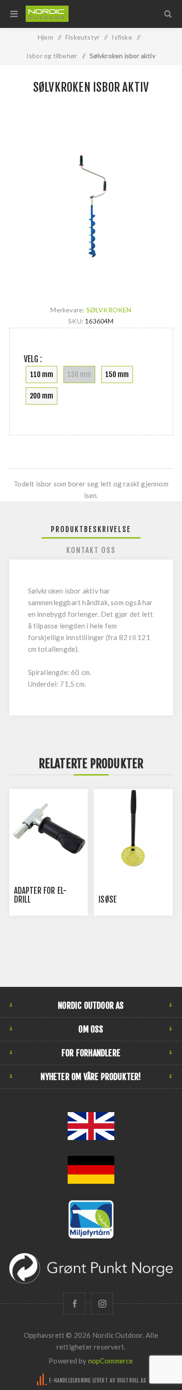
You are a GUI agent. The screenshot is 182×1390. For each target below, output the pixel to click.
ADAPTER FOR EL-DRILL (40, 895)
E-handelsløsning (70, 1380)
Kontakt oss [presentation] (91, 550)
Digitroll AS (131, 1380)
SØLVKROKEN (109, 310)
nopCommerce (110, 1360)
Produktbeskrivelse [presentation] (91, 529)
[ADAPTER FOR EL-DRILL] (48, 828)
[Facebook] (74, 1304)
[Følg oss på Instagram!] (102, 1304)
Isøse (107, 899)
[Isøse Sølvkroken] (133, 828)
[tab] (91, 529)
